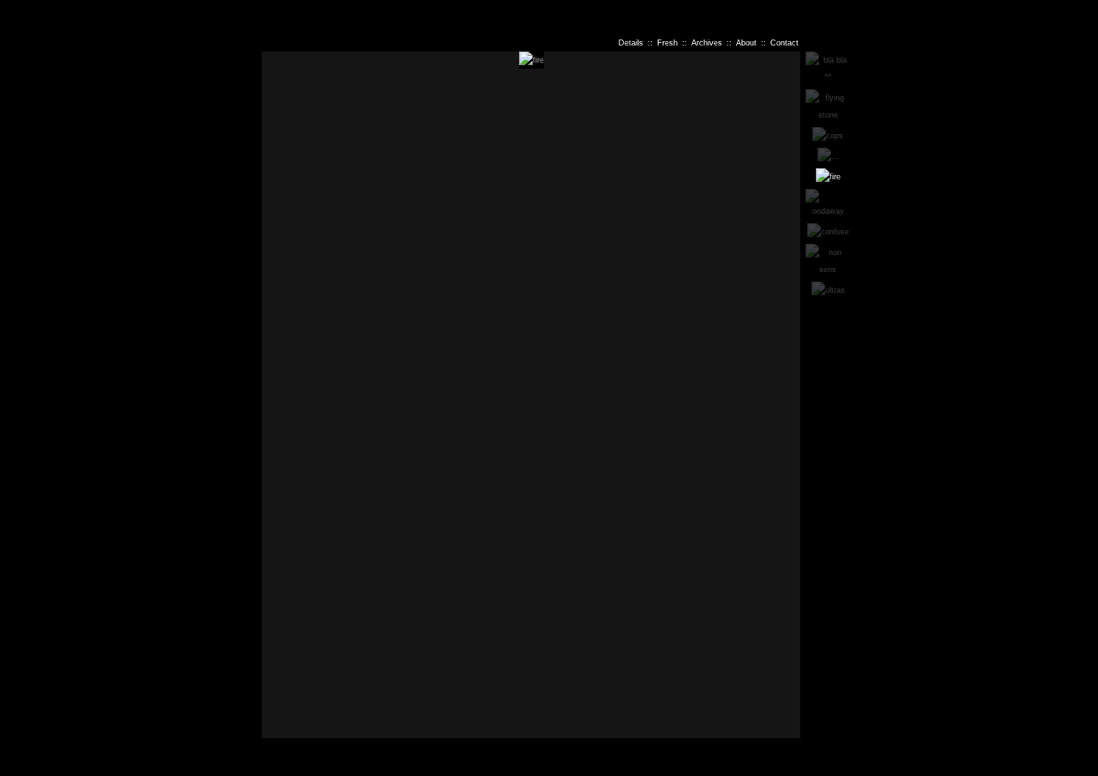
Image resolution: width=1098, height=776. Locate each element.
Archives (706, 43)
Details (630, 43)
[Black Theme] (1080, 11)
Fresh (667, 43)
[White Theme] (1087, 11)
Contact (784, 43)
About (746, 43)
